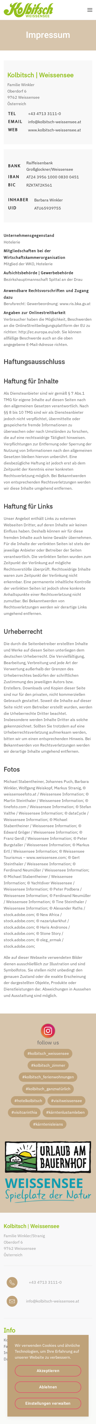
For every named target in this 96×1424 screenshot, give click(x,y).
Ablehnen (48, 1387)
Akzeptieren (48, 1371)
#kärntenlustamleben (65, 1112)
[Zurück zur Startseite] (28, 10)
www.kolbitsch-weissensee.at (54, 129)
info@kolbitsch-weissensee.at (54, 121)
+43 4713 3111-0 (44, 113)
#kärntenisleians (48, 1124)
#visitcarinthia (24, 1112)
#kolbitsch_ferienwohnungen (48, 1076)
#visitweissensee (66, 1100)
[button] (89, 10)
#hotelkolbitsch (28, 1100)
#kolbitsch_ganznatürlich (48, 1088)
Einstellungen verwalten (48, 1403)
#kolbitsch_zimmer (48, 1065)
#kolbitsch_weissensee (48, 1053)
